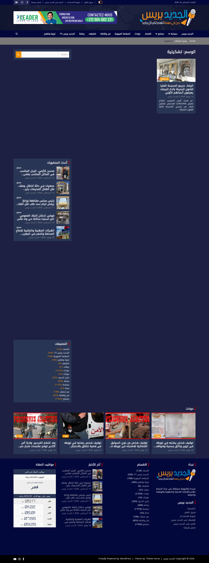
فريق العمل (88, 2)
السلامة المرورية (122, 34)
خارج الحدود (63, 377)
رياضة (81, 34)
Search (18, 54)
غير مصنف (64, 391)
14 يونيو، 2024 (186, 96)
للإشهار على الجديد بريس (183, 520)
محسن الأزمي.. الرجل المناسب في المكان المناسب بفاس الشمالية (37, 174)
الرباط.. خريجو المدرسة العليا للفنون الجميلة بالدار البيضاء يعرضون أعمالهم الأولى (176, 89)
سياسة (174, 34)
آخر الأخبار (94, 464)
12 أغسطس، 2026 (46, 178)
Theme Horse (153, 559)
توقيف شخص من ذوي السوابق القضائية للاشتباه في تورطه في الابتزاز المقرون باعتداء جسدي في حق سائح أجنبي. (128, 448)
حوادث (137, 34)
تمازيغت (92, 34)
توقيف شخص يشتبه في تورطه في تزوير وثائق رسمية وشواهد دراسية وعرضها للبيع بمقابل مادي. (174, 448)
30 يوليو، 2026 (47, 237)
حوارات (66, 374)
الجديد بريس (187, 34)
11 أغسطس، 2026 (46, 208)
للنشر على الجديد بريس (54, 2)
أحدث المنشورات (57, 162)
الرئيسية (191, 509)
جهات (66, 366)
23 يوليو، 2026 (186, 450)
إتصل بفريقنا (36, 2)
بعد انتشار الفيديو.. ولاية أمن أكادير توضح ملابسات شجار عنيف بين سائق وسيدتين (36, 446)
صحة (67, 388)
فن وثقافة (105, 34)
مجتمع (161, 34)
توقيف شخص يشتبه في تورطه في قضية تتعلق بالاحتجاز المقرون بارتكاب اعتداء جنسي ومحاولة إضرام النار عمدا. (82, 448)
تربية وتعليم (49, 34)
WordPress (125, 559)
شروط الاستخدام (73, 2)
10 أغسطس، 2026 (46, 222)
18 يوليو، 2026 (49, 450)
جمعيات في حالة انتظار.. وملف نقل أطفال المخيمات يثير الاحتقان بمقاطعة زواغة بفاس (36, 189)
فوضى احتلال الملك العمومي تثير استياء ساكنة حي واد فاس (35, 217)
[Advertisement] (42, 108)
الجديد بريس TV (67, 34)
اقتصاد (148, 34)
